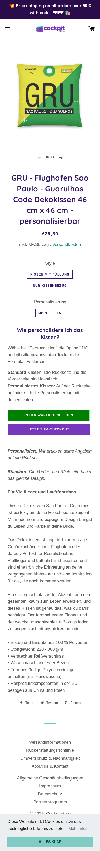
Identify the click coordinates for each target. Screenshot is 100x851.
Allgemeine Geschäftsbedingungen (50, 778)
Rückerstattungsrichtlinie (50, 750)
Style (50, 263)
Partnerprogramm (50, 802)
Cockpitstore (58, 813)
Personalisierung (50, 301)
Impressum (50, 786)
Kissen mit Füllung (49, 274)
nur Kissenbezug (50, 285)
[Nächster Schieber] (60, 157)
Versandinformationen (50, 742)
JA (58, 313)
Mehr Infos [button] (77, 828)
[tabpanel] (50, 95)
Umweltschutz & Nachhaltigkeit (50, 758)
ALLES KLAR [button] (50, 842)
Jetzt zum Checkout (48, 429)
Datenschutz (50, 794)
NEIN (42, 313)
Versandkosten (66, 244)
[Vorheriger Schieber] (39, 157)
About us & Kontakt (50, 766)
